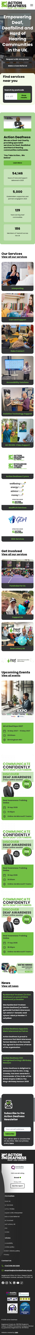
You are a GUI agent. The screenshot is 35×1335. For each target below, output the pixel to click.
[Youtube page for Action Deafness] (17, 1282)
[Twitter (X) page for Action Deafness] (10, 1282)
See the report (17, 1186)
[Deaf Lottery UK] (17, 661)
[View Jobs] (17, 968)
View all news (9, 986)
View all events (10, 675)
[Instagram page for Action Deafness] (6, 1282)
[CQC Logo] (17, 1169)
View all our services (14, 257)
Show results (24, 96)
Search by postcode (14, 90)
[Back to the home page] (17, 1157)
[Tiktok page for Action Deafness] (21, 1282)
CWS (16, 1332)
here (12, 1143)
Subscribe (9, 1134)
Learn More (17, 163)
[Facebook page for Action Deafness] (2, 1282)
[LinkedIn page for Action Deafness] (14, 1282)
